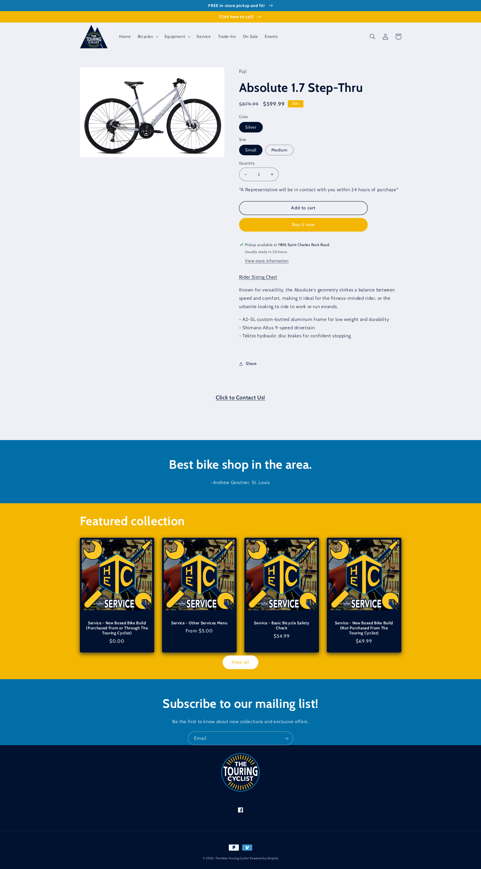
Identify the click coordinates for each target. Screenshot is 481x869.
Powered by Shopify (264, 858)
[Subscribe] (286, 738)
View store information (267, 260)
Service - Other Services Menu (199, 622)
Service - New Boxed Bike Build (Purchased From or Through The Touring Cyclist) (117, 628)
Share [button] (251, 363)
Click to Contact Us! (240, 397)
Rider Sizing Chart (258, 277)
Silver (251, 127)
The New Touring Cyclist (232, 858)
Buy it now (303, 224)
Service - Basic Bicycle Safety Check (281, 625)
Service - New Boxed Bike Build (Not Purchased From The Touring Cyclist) (364, 628)
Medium (279, 150)
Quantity (247, 163)
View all (240, 662)
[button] (147, 36)
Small (250, 150)
